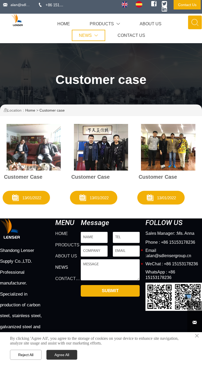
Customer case (52, 110)
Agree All (61, 355)
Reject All (25, 355)
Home (30, 110)
